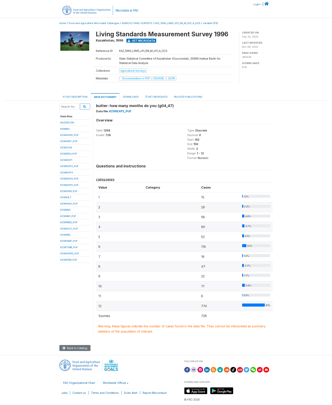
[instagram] (200, 369)
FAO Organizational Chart (79, 382)
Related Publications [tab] (188, 96)
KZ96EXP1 (66, 159)
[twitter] (246, 369)
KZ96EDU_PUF (68, 153)
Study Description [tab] (75, 96)
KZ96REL (65, 234)
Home (62, 23)
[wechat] (253, 369)
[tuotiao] (240, 369)
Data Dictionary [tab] (105, 97)
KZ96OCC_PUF (69, 228)
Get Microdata (143, 40)
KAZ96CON (67, 122)
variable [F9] (210, 23)
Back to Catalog (76, 348)
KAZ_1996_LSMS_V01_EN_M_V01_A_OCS (177, 23)
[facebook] (187, 369)
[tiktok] (233, 369)
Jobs (64, 392)
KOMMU (65, 128)
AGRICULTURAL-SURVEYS (137, 23)
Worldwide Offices (114, 382)
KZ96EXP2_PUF (69, 166)
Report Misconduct (155, 392)
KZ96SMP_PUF (69, 240)
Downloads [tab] (131, 96)
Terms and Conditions (105, 392)
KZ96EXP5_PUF (69, 184)
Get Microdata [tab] (158, 96)
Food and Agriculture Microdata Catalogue (94, 23)
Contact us (79, 392)
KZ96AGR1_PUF (69, 134)
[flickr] (194, 369)
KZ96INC (65, 209)
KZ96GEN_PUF (68, 191)
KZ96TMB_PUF (69, 247)
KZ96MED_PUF (68, 222)
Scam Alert (130, 392)
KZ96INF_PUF (68, 216)
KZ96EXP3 (66, 172)
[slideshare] (220, 369)
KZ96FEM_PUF (68, 259)
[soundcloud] (227, 369)
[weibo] (260, 369)
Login (256, 4)
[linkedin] (207, 369)
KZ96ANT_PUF (68, 141)
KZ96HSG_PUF (69, 203)
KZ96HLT (65, 197)
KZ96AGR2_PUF (69, 253)
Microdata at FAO (126, 10)
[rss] (213, 369)
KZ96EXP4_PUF (69, 178)
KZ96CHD (66, 147)
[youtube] (266, 369)
